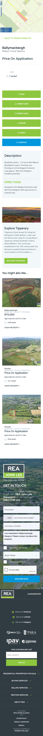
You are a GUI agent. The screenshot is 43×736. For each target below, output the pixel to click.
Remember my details (18, 547)
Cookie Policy (21, 718)
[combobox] (8, 518)
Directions (22, 113)
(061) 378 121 (11, 500)
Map (22, 94)
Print (22, 133)
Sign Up (21, 663)
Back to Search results (18, 38)
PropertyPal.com (21, 731)
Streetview (22, 104)
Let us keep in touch (17, 562)
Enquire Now (21, 579)
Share (23, 123)
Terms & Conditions (21, 722)
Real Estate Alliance (21, 713)
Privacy (21, 725)
